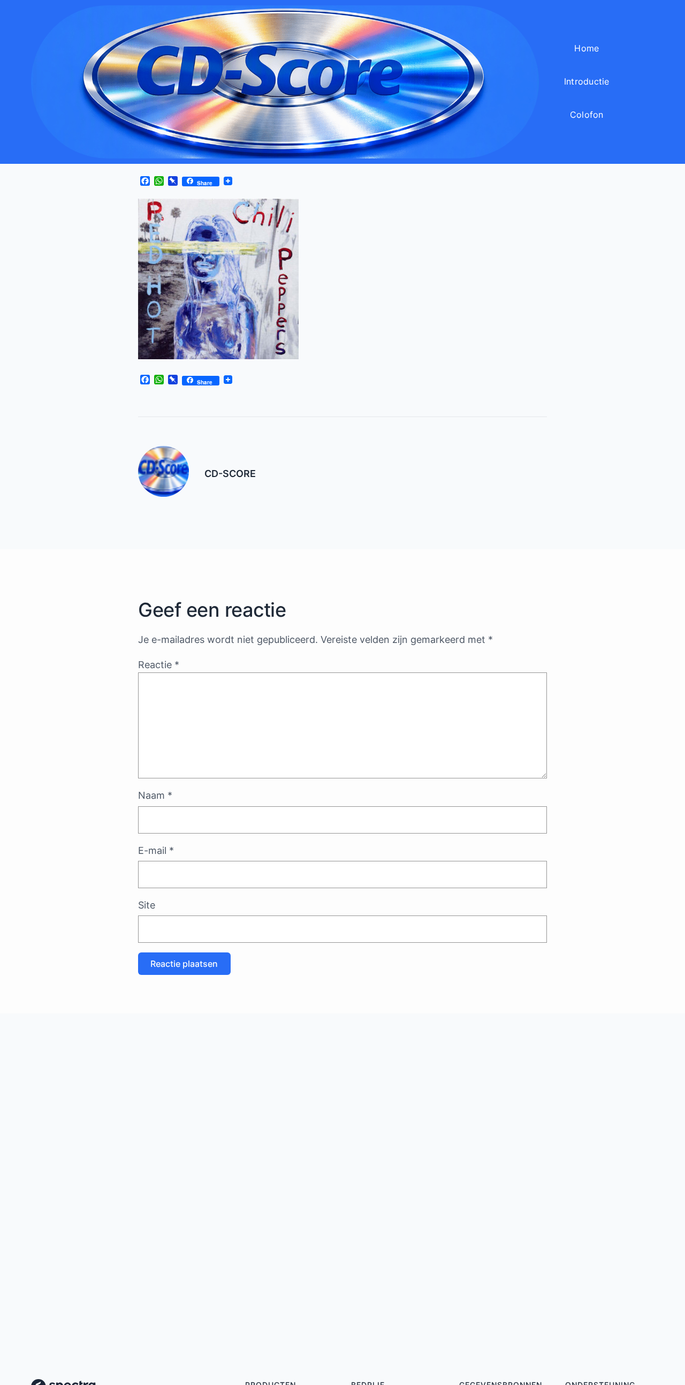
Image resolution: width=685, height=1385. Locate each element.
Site (146, 905)
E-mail (156, 850)
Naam (155, 795)
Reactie (158, 664)
